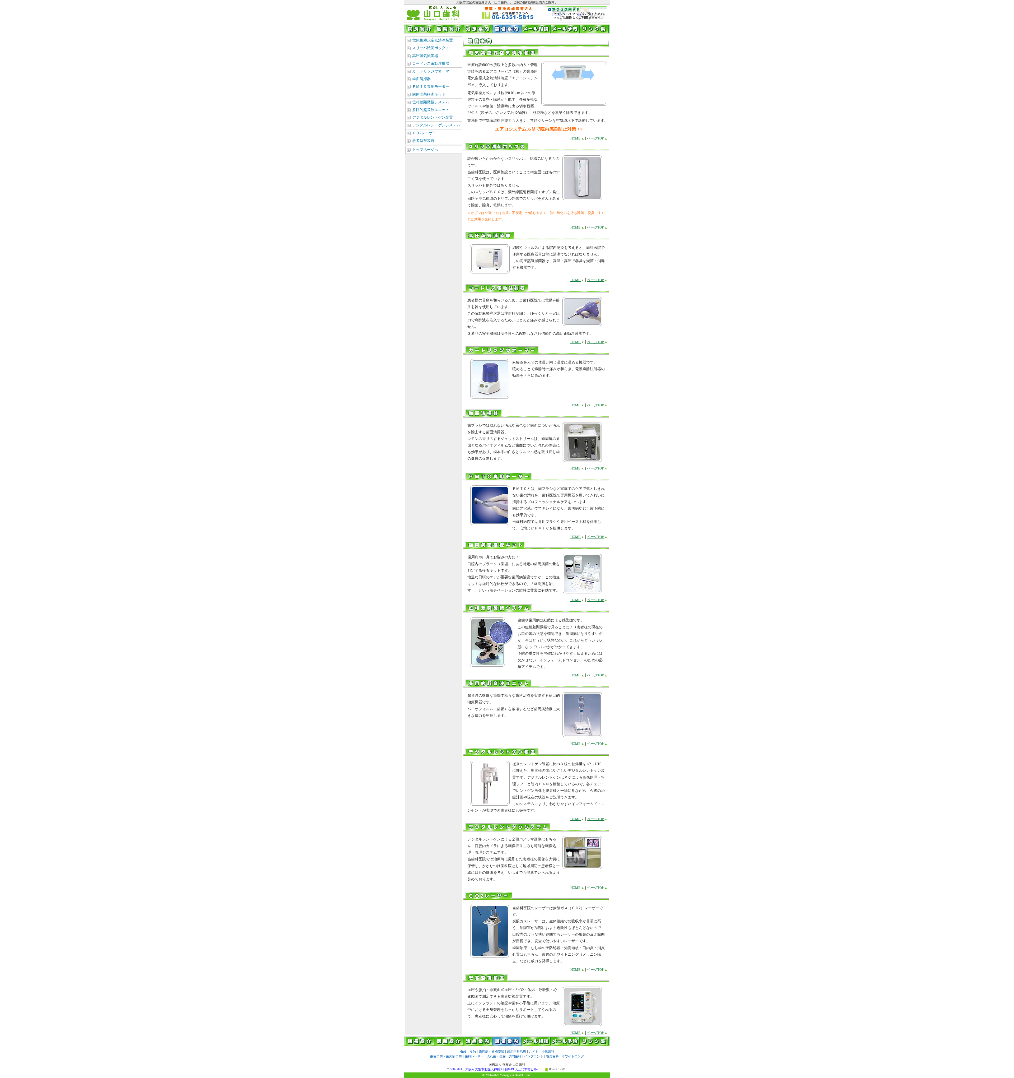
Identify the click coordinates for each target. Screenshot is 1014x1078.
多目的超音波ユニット (430, 110)
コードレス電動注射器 (430, 64)
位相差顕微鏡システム (430, 102)
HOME (575, 138)
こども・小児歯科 (541, 1051)
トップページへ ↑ (426, 150)
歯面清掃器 (421, 79)
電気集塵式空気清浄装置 (432, 40)
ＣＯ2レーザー (424, 133)
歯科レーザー (474, 1056)
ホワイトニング (573, 1056)
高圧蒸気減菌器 (425, 56)
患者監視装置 (423, 141)
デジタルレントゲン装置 (432, 117)
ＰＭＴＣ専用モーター (430, 87)
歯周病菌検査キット (428, 94)
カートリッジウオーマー (432, 71)
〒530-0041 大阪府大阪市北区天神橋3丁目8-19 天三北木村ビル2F (493, 1069)
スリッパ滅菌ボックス (430, 48)
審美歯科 (552, 1056)
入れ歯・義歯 (496, 1056)
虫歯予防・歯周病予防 (446, 1056)
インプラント (533, 1056)
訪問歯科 (515, 1056)
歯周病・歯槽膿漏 (491, 1051)
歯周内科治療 (516, 1051)
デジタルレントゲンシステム (436, 125)
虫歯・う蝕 (468, 1051)
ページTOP (595, 138)
